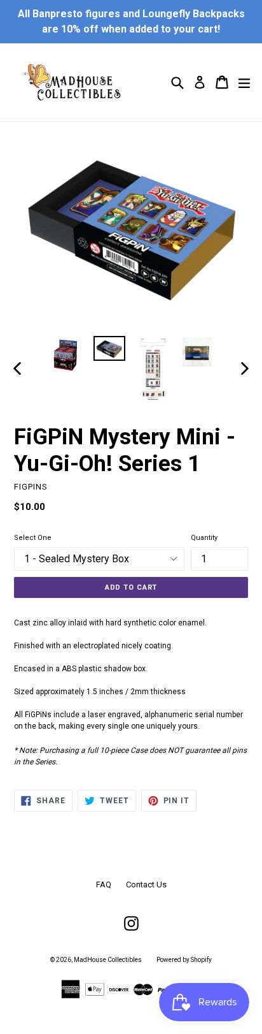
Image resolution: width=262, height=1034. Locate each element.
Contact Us (146, 884)
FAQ (103, 884)
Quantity (204, 538)
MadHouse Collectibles (108, 959)
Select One (33, 538)
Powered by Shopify (184, 959)
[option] (65, 357)
